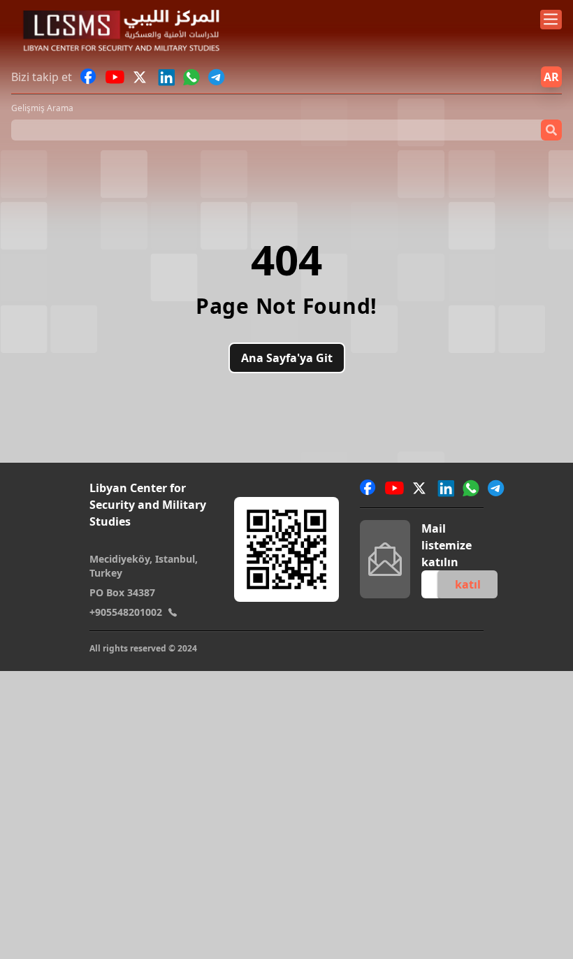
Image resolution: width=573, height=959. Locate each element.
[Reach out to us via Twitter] (141, 76)
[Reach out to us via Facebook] (88, 76)
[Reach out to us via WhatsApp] (191, 76)
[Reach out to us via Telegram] (216, 76)
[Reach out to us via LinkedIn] (166, 76)
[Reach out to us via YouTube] (115, 76)
